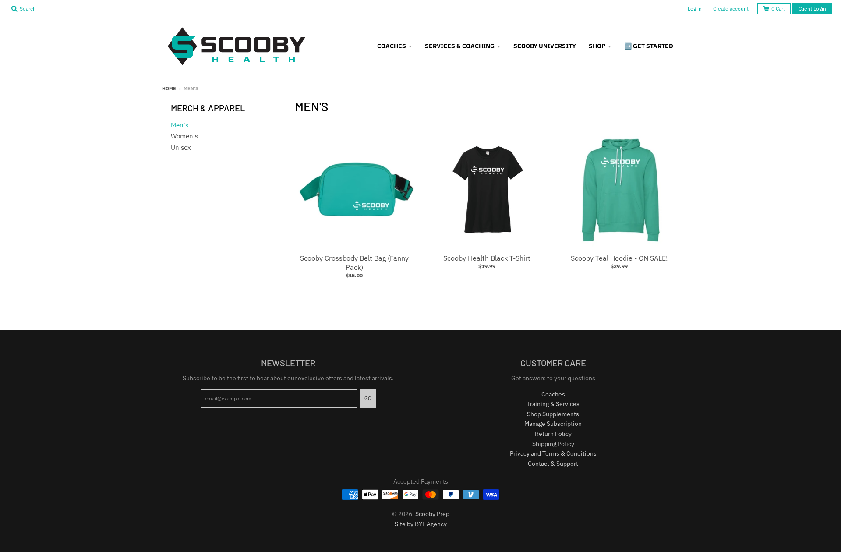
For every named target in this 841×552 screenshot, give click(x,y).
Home (169, 88)
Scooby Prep (432, 514)
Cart (778, 8)
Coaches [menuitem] (391, 46)
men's (179, 125)
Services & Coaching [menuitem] (460, 46)
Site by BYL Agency (421, 524)
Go (367, 398)
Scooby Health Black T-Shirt (486, 258)
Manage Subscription (553, 424)
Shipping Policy (553, 444)
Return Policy (553, 434)
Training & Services (553, 404)
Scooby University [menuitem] (544, 46)
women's (184, 136)
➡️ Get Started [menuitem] (648, 46)
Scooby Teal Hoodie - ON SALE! (619, 258)
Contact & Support (553, 463)
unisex (181, 147)
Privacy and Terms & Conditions (553, 453)
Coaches (553, 394)
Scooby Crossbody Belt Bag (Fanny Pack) (354, 263)
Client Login (812, 8)
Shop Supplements (553, 414)
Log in (695, 8)
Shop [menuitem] (597, 46)
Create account (731, 8)
